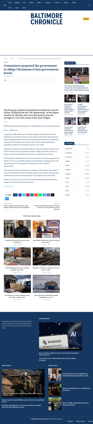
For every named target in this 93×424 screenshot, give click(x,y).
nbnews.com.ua (9, 186)
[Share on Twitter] (24, 194)
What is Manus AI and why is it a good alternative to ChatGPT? (59, 348)
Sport (16, 8)
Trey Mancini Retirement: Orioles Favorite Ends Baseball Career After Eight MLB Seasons (76, 88)
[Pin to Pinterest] (28, 194)
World (31, 2)
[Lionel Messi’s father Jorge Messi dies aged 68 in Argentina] (83, 121)
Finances (57, 2)
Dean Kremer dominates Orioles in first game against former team (69, 130)
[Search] (88, 5)
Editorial (70, 421)
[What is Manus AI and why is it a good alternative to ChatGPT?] (60, 336)
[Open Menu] (4, 5)
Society (66, 2)
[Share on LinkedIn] (32, 194)
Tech (9, 8)
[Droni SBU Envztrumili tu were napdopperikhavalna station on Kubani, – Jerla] (23, 383)
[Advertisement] (46, 40)
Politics (39, 2)
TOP (77, 186)
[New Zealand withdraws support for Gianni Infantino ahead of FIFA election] (70, 98)
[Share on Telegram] (44, 194)
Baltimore (17, 2)
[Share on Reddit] (36, 194)
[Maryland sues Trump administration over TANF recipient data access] (17, 284)
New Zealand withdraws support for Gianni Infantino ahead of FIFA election (69, 109)
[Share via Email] (7, 198)
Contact (86, 18)
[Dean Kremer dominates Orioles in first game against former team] (70, 121)
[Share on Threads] (52, 194)
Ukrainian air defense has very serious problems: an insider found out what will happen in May (21, 406)
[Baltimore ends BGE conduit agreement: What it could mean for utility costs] (46, 256)
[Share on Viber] (48, 194)
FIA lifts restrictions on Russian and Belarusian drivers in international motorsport (83, 109)
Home (9, 2)
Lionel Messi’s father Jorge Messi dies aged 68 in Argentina (83, 129)
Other (24, 8)
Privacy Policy (80, 421)
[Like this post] (15, 194)
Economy (48, 2)
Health (73, 2)
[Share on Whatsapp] (40, 194)
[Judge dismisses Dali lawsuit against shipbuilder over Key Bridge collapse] (46, 284)
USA (24, 2)
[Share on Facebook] (20, 194)
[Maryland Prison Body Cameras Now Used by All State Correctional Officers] (17, 229)
